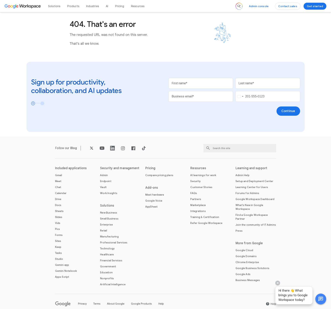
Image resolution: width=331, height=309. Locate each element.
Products (73, 6)
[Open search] (239, 6)
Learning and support (251, 168)
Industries (92, 6)
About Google (115, 303)
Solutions (54, 6)
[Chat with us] (320, 299)
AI (107, 6)
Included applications (71, 168)
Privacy (82, 303)
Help (161, 303)
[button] (320, 299)
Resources (138, 6)
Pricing (119, 6)
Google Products (141, 303)
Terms (96, 303)
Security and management (119, 168)
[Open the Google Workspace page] (23, 6)
